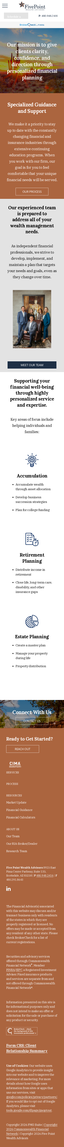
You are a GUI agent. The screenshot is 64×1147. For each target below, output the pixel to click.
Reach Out (22, 749)
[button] (12, 772)
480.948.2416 (48, 15)
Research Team (16, 851)
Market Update (16, 802)
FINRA (10, 970)
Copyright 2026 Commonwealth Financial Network (31, 1129)
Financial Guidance (19, 810)
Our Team (13, 836)
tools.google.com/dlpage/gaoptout (29, 1110)
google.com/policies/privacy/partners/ (31, 1097)
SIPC (19, 970)
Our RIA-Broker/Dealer (21, 844)
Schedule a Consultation (15, 17)
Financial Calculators (20, 817)
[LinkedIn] (8, 889)
